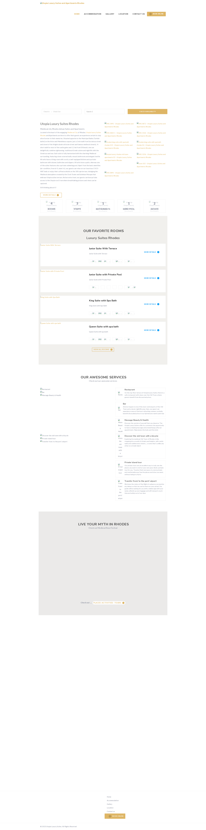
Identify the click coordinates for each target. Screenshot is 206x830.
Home (77, 14)
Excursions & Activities (60, 779)
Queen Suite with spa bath (104, 326)
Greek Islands (103, 782)
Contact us (139, 14)
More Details (49, 195)
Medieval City (72, 132)
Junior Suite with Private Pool (105, 274)
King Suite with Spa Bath (103, 300)
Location (123, 14)
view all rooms (101, 349)
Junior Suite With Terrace (103, 248)
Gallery (110, 14)
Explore (103, 779)
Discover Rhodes (60, 777)
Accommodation (92, 14)
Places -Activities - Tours (107, 603)
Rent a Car (146, 779)
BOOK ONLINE (158, 14)
